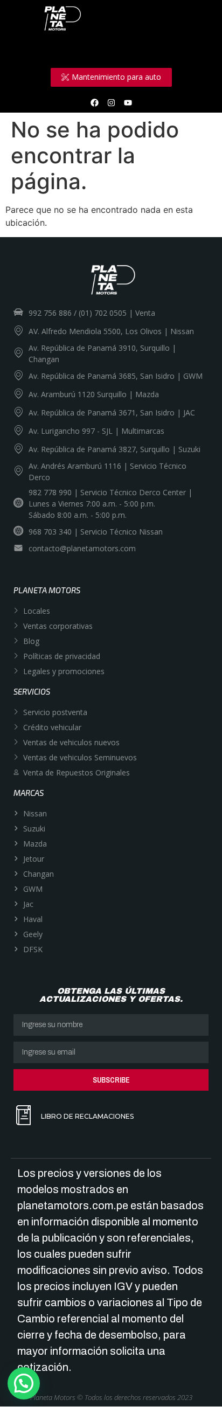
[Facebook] (94, 102)
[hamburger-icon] (194, 49)
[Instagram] (111, 102)
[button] (24, 1383)
